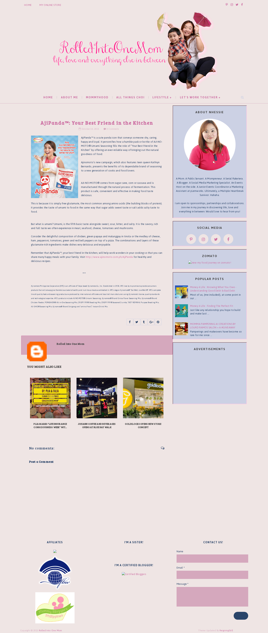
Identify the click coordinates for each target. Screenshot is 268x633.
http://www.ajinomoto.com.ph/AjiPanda (110, 256)
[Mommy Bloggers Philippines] (55, 607)
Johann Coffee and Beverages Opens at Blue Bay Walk (97, 425)
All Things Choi (130, 97)
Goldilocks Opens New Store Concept (143, 425)
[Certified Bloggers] (134, 573)
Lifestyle (160, 97)
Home (28, 5)
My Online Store (50, 5)
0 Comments (113, 129)
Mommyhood (97, 97)
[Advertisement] (209, 378)
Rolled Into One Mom (50, 630)
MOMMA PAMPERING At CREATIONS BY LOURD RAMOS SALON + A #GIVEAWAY (213, 325)
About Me (69, 97)
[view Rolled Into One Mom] (209, 262)
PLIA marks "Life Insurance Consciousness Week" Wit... (50, 425)
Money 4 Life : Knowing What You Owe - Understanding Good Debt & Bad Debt (213, 289)
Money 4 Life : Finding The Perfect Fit (211, 305)
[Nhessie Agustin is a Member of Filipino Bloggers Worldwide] (55, 572)
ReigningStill (227, 630)
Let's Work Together (199, 97)
